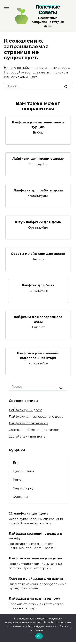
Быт (16, 462)
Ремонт (19, 479)
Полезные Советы (48, 9)
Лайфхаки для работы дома (38, 190)
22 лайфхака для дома (27, 436)
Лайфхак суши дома (25, 410)
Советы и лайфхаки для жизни (38, 253)
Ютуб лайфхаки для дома (38, 222)
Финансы (20, 497)
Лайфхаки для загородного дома (38, 319)
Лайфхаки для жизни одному (38, 159)
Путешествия (23, 471)
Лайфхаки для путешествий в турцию (38, 125)
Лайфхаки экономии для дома (35, 558)
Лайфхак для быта (38, 285)
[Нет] (71, 628)
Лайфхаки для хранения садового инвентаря (38, 355)
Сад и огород (23, 488)
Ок (39, 636)
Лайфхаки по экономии (28, 423)
